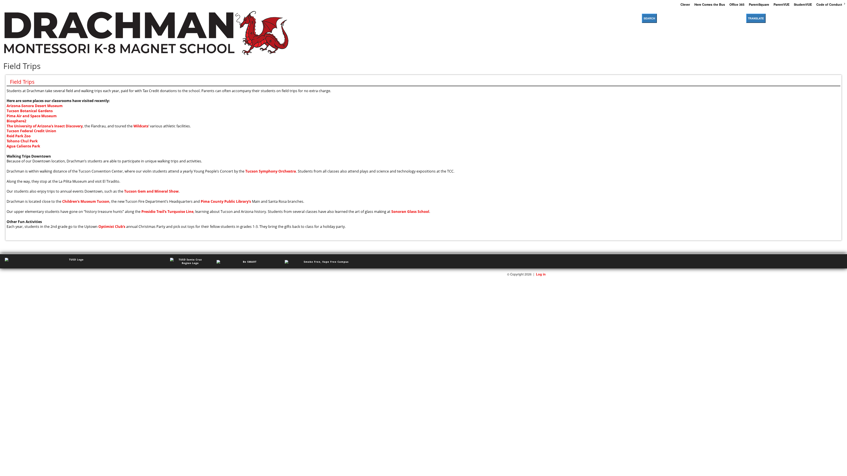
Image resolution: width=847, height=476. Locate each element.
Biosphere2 (16, 121)
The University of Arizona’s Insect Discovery (45, 126)
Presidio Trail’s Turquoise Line (167, 211)
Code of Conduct (829, 4)
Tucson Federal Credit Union (31, 130)
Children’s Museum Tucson (85, 201)
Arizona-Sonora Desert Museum (35, 105)
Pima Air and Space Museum (32, 115)
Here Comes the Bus (709, 4)
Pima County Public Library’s (226, 201)
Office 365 (736, 4)
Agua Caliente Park (23, 146)
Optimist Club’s (111, 226)
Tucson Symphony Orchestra (270, 171)
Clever (685, 4)
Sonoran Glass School (410, 211)
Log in (541, 274)
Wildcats (140, 126)
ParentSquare (759, 4)
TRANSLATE (756, 18)
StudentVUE (803, 4)
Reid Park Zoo (19, 136)
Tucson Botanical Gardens (30, 110)
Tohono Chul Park (22, 141)
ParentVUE (781, 4)
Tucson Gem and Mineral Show (151, 191)
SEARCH (649, 18)
